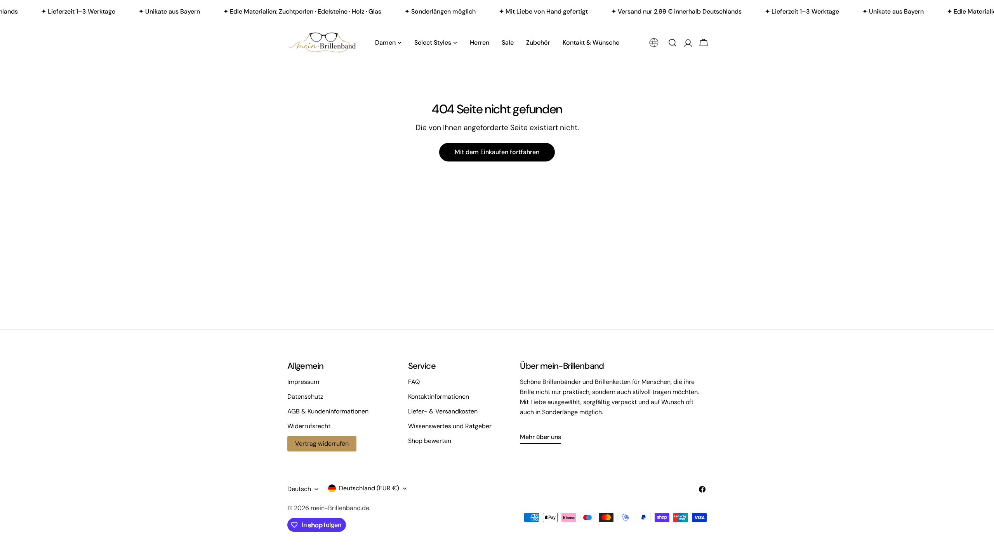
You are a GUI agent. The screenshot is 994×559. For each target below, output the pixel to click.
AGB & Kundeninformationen (327, 411)
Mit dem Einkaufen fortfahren (497, 152)
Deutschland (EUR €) (369, 488)
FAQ (414, 382)
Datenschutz (305, 396)
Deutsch (299, 489)
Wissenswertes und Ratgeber (450, 426)
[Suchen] (672, 42)
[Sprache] (654, 42)
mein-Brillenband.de (340, 508)
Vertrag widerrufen (322, 443)
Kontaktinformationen (438, 396)
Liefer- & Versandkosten (443, 411)
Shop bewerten (429, 441)
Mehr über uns (540, 437)
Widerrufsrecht (308, 426)
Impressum (303, 382)
